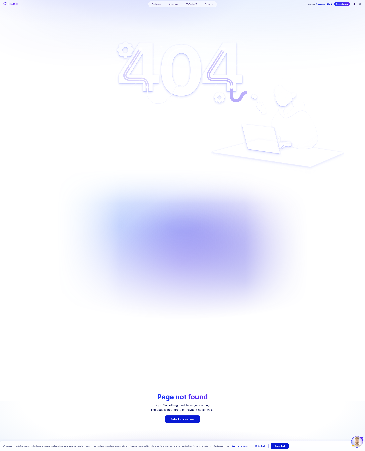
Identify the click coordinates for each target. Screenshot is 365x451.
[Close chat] (362, 438)
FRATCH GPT (191, 4)
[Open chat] (357, 442)
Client (329, 4)
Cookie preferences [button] (240, 446)
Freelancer (320, 4)
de (360, 4)
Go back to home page (182, 419)
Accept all (279, 446)
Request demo (342, 4)
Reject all (260, 446)
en (353, 4)
